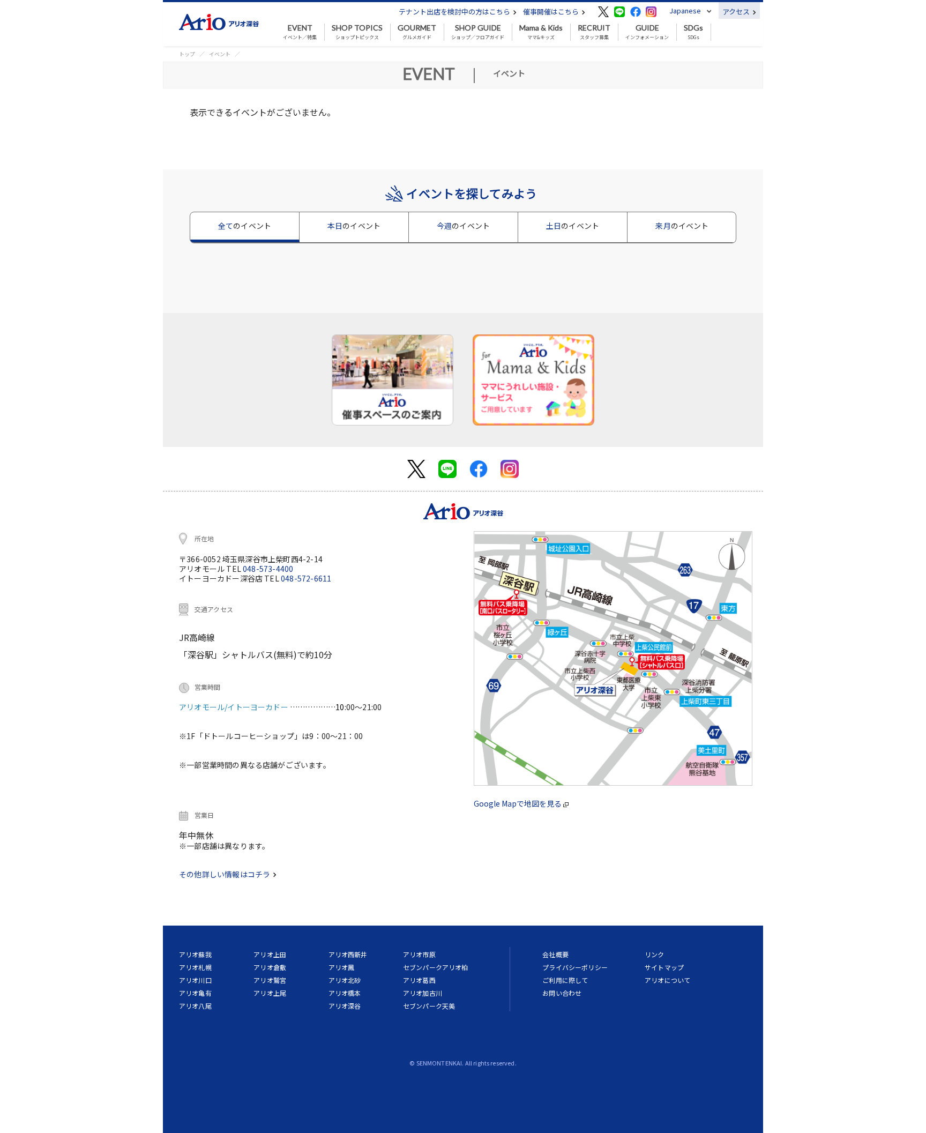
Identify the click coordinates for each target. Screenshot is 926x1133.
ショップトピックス (357, 32)
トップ (187, 54)
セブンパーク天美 (429, 1005)
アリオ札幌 (195, 967)
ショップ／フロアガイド (477, 32)
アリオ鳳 (341, 967)
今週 (463, 225)
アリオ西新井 (348, 954)
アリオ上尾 (269, 992)
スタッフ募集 (594, 32)
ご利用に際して (565, 980)
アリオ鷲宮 (269, 980)
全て (244, 225)
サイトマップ (664, 967)
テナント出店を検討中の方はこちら (455, 11)
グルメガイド (417, 32)
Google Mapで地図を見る (518, 803)
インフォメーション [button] (647, 32)
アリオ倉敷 (269, 967)
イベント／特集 (300, 32)
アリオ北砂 (344, 980)
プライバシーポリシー (575, 967)
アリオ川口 (195, 980)
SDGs (693, 32)
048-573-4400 (268, 568)
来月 (681, 225)
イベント (219, 54)
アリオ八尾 (195, 1005)
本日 (353, 225)
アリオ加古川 (422, 992)
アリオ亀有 (195, 992)
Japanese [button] (685, 10)
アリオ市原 (419, 954)
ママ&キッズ (541, 32)
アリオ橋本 (344, 992)
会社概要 (555, 954)
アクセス (736, 11)
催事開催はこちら (551, 11)
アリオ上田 (269, 954)
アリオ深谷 (344, 1005)
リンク (654, 954)
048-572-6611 (306, 578)
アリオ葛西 (419, 980)
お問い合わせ (561, 992)
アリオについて (667, 980)
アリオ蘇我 (195, 954)
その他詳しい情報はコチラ (225, 874)
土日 (572, 225)
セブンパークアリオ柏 (435, 967)
